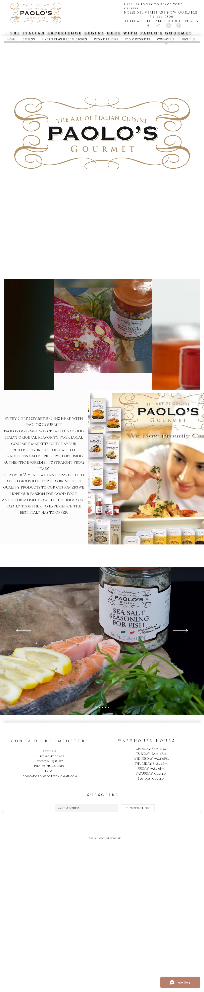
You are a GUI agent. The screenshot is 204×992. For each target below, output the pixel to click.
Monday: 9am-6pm (151, 749)
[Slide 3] (102, 707)
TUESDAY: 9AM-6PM (151, 754)
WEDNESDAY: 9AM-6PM (151, 759)
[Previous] (23, 630)
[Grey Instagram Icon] (158, 25)
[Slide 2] (99, 707)
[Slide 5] (108, 707)
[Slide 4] (105, 707)
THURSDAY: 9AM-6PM (151, 764)
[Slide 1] (95, 707)
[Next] (180, 630)
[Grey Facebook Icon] (148, 25)
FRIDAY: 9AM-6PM (151, 769)
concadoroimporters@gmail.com (50, 776)
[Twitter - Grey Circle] (168, 25)
